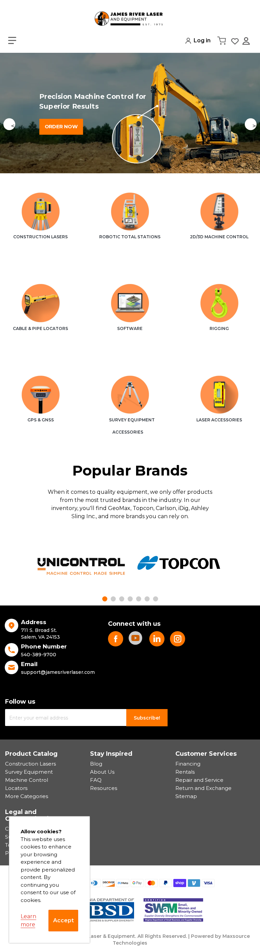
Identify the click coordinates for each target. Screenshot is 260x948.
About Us (102, 772)
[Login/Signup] (247, 41)
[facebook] (115, 638)
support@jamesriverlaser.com (58, 672)
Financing (187, 763)
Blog (96, 763)
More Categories (26, 796)
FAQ (96, 780)
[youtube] (136, 638)
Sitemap (186, 796)
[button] (12, 40)
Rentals (185, 772)
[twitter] (157, 638)
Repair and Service (199, 780)
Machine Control (26, 780)
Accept (63, 920)
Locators (16, 788)
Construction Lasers (30, 763)
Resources (103, 788)
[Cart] (222, 41)
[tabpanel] (81, 566)
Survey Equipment (29, 772)
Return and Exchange (203, 788)
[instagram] (177, 638)
